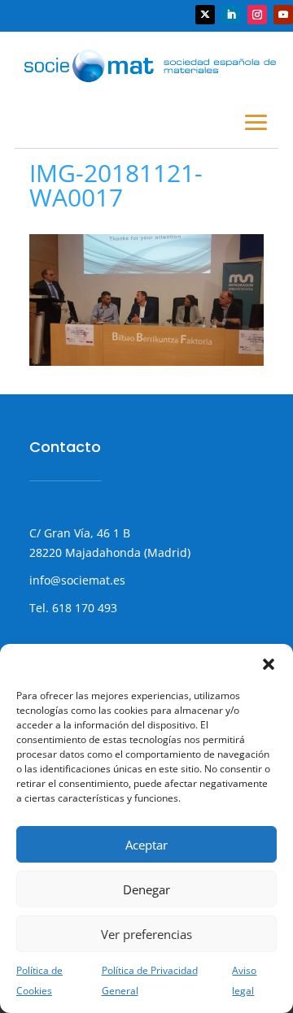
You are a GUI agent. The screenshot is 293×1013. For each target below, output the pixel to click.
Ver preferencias (146, 934)
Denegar (146, 889)
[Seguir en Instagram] (257, 14)
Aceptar (146, 845)
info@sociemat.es (77, 580)
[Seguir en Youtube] (283, 14)
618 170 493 (83, 607)
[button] (268, 664)
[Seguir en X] (205, 14)
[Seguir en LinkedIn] (231, 14)
